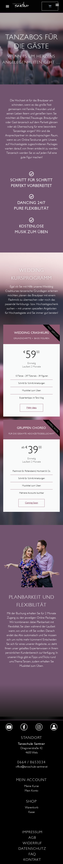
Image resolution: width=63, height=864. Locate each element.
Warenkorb (31, 807)
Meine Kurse (31, 786)
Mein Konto (31, 790)
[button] (7, 6)
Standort (31, 737)
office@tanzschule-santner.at (31, 766)
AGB (32, 837)
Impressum (32, 832)
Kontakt (32, 860)
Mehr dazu (31, 407)
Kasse (31, 812)
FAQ (32, 854)
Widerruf (32, 843)
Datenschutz (32, 848)
